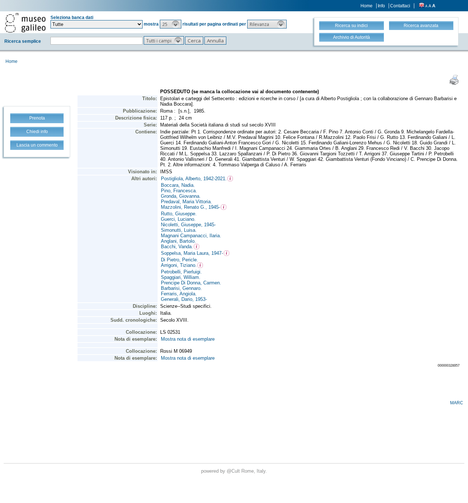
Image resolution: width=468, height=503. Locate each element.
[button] (170, 24)
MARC (456, 402)
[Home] (25, 22)
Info (381, 5)
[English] (421, 5)
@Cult (234, 471)
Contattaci (400, 5)
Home (367, 5)
